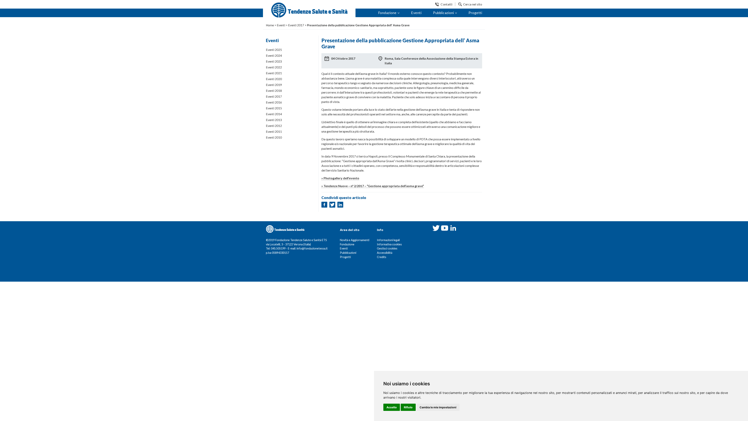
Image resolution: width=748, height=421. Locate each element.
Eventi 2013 (274, 120)
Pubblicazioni (443, 13)
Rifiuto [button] (408, 407)
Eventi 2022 (274, 67)
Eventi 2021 (274, 73)
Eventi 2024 (274, 55)
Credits (381, 257)
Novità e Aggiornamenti (354, 240)
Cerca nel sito (472, 4)
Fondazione (387, 13)
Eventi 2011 (274, 131)
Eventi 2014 (274, 114)
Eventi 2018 (274, 90)
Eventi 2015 (274, 108)
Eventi (416, 13)
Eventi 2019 (274, 85)
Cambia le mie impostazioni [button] (438, 407)
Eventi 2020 (274, 79)
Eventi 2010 (274, 137)
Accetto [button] (391, 407)
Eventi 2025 (274, 49)
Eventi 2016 (274, 102)
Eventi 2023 (274, 61)
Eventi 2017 (274, 96)
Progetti (475, 13)
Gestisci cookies (387, 248)
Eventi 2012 (274, 125)
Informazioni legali (388, 240)
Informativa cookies (389, 244)
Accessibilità (384, 252)
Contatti (446, 4)
